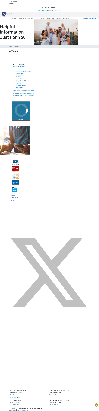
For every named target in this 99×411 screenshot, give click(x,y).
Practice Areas (22, 18)
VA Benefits (19, 82)
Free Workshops (40, 18)
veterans (18, 83)
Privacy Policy (12, 410)
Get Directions (14, 395)
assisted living (20, 75)
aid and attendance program (24, 71)
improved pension (21, 80)
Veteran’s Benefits (19, 66)
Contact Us (66, 18)
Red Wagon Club (50, 18)
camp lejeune (19, 78)
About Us (14, 18)
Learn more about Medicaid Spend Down (49, 10)
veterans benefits (21, 85)
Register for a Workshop (90, 18)
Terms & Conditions (22, 410)
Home (11, 46)
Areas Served (30, 18)
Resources (59, 18)
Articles (13, 195)
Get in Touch (14, 197)
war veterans (19, 87)
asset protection (20, 73)
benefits (18, 76)
